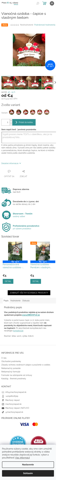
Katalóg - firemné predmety (13, 378)
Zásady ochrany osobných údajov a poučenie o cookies (25, 365)
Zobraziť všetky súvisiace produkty (29, 293)
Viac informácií (22, 457)
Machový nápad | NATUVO (17, 408)
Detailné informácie (9, 163)
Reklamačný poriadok (11, 368)
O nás (3, 358)
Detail (8, 281)
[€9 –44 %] (15, 251)
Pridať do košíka (26, 122)
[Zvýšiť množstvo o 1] (11, 120)
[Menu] (52, 3)
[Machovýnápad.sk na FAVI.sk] (38, 444)
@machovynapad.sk (14, 412)
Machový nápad (12, 400)
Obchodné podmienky (11, 361)
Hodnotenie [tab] (15, 301)
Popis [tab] (6, 301)
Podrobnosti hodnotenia (44, 25)
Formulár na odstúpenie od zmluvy (16, 375)
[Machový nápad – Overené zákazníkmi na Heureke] (18, 444)
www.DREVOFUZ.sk (31, 315)
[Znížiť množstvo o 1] (11, 123)
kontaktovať (18, 331)
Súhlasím (28, 473)
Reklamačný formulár (10, 372)
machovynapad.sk (13, 404)
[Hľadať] (37, 3)
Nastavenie (28, 464)
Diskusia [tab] (26, 301)
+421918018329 (11, 396)
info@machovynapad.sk (15, 392)
